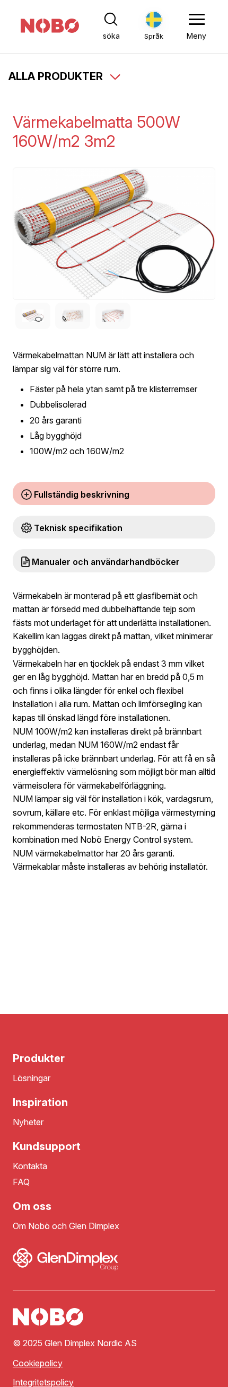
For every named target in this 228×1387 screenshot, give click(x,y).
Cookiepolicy (38, 1363)
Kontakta (30, 1166)
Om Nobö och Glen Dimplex (66, 1226)
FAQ (21, 1182)
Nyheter (28, 1122)
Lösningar (31, 1078)
